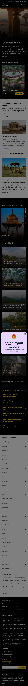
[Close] (25, 334)
